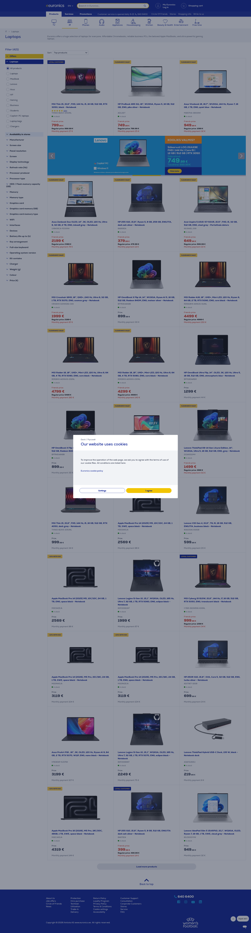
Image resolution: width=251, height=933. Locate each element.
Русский (91, 439)
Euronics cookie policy (92, 470)
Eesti (83, 439)
